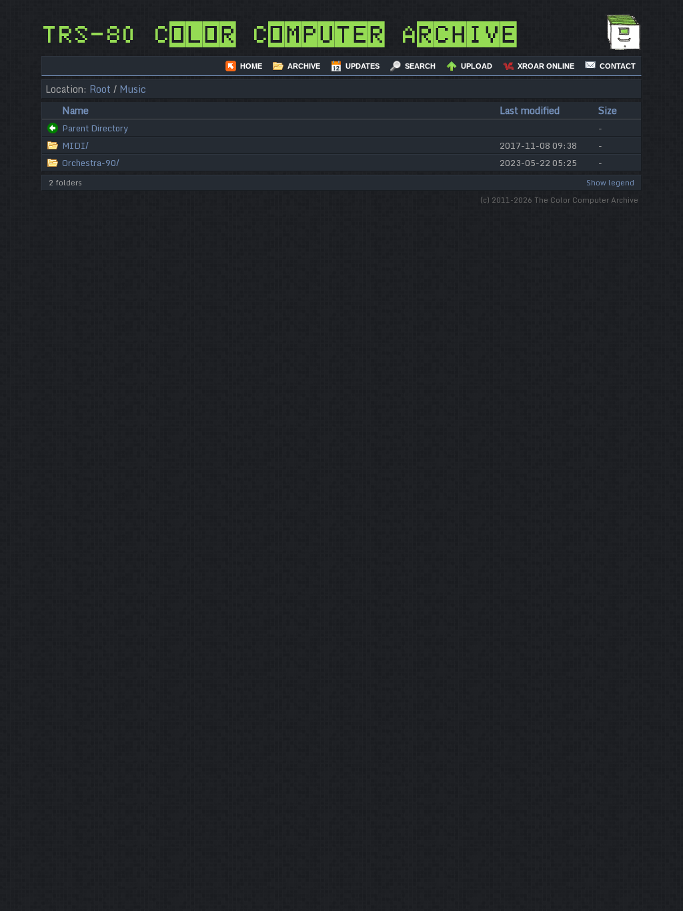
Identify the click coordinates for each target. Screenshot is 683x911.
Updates (363, 66)
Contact (618, 66)
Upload (476, 66)
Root (100, 89)
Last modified (530, 110)
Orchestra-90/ (90, 162)
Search (420, 66)
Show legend (610, 183)
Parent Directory (95, 128)
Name (75, 110)
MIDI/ (75, 145)
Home (251, 66)
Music (132, 89)
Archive (303, 66)
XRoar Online (546, 66)
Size (607, 110)
